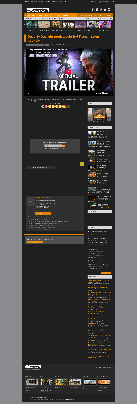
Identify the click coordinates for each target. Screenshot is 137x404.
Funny (61, 1)
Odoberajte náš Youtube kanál (40, 167)
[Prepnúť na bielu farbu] (113, 2)
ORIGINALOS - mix (88, 388)
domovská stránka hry (43, 206)
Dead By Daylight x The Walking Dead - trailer (38, 225)
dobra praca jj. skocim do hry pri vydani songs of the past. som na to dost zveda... (99, 320)
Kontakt (45, 397)
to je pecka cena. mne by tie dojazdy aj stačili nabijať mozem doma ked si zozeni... (99, 296)
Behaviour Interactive (50, 203)
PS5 (95, 15)
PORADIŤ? (106, 18)
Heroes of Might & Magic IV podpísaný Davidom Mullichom (99, 122)
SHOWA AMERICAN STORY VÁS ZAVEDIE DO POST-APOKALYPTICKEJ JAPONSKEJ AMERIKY (99, 175)
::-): (89, 314)
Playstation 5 (91, 261)
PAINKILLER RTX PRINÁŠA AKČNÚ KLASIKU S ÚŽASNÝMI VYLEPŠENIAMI (98, 168)
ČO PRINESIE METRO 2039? (96, 324)
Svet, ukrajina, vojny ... (94, 268)
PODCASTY (38, 18)
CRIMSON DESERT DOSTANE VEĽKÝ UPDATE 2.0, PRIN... (98, 312)
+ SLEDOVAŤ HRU (43, 213)
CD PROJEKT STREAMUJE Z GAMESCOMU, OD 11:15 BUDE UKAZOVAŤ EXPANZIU (99, 199)
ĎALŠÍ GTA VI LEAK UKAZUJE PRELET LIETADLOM (68, 30)
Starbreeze (41, 203)
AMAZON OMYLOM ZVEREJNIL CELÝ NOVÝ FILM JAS (31, 30)
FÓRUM (65, 15)
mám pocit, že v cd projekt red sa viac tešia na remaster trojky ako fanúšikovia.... (99, 284)
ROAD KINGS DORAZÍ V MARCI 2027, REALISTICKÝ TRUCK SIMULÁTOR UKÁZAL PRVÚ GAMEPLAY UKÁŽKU (99, 145)
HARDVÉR (58, 15)
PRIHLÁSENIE (105, 1)
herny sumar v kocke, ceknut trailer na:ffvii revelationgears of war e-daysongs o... (98, 339)
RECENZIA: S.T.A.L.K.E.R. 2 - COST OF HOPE (56, 30)
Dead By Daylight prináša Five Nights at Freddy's (39, 227)
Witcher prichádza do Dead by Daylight (37, 229)
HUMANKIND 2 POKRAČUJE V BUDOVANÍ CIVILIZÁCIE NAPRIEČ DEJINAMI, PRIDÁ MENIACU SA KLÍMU (99, 190)
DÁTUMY (60, 18)
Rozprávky (55, 1)
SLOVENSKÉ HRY (53, 18)
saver (54, 44)
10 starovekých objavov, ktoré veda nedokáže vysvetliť (103, 389)
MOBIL (108, 15)
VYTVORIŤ (103, 273)
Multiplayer (44, 204)
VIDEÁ (46, 15)
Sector (27, 1)
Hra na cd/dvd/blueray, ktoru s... (97, 238)
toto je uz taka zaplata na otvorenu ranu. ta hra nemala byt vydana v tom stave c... (99, 346)
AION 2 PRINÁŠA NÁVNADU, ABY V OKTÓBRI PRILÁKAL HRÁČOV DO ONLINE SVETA (98, 153)
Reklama (41, 397)
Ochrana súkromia (34, 397)
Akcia (39, 204)
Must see (90, 257)
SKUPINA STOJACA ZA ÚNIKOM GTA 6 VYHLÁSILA (80, 30)
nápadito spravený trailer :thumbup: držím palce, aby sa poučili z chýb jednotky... (98, 303)
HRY (51, 15)
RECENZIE (39, 15)
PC (78, 15)
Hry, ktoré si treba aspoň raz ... (96, 242)
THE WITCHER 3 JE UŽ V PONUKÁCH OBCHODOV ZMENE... (98, 281)
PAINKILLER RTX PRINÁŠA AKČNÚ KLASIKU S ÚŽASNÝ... (97, 288)
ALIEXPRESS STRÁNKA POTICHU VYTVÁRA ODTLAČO (43, 30)
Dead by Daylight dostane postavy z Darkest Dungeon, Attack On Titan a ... (45, 221)
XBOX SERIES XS (86, 15)
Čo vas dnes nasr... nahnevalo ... (96, 264)
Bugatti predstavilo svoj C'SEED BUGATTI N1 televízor (31, 389)
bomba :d (90, 290)
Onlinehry (47, 1)
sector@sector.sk (70, 399)
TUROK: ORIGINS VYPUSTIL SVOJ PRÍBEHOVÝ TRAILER (103, 182)
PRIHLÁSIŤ (35, 242)
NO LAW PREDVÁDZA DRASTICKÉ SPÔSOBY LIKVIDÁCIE (103, 205)
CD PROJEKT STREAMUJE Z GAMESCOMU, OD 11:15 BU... (96, 307)
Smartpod (34, 1)
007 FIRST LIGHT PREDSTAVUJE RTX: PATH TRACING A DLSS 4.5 (99, 160)
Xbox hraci (91, 235)
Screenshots (91, 249)
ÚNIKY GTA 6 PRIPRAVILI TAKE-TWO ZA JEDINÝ (104, 30)
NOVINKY (31, 15)
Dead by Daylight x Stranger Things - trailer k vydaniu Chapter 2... (43, 223)
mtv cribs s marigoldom (93, 309)
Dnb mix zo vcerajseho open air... (97, 231)
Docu (66, 1)
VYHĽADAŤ (88, 18)
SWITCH (101, 15)
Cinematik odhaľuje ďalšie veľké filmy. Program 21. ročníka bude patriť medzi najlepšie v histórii (46, 389)
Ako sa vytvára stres (73, 387)
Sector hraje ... (92, 253)
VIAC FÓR (109, 273)
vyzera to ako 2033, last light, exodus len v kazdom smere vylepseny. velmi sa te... (98, 326)
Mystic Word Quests (59, 387)
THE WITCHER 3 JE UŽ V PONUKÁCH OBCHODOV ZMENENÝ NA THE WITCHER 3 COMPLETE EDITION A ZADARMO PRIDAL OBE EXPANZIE (99, 135)
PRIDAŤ (97, 18)
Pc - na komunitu (92, 246)
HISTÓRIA (32, 18)
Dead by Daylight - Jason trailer (35, 219)
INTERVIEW (45, 18)
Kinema (41, 1)
